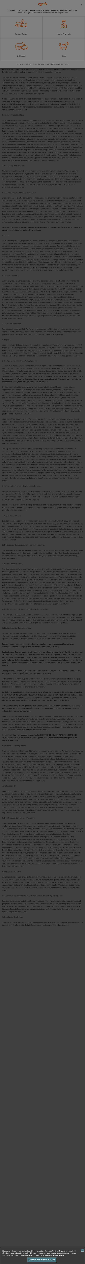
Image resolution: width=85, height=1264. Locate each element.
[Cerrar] (82, 1250)
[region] (42, 1256)
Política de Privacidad (57, 1255)
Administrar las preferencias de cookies (42, 1260)
